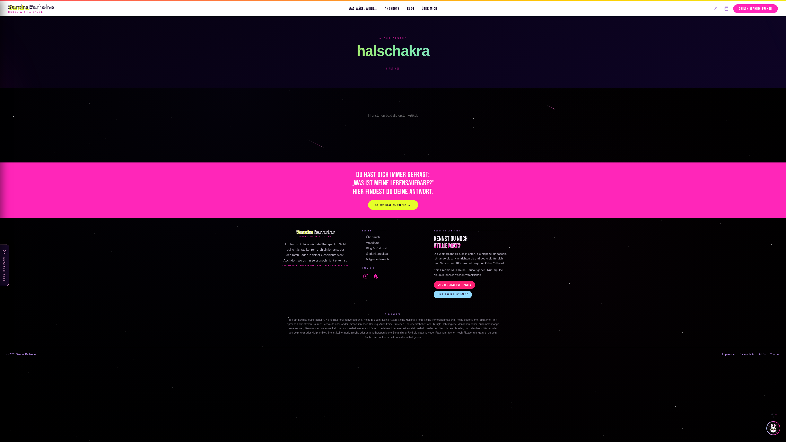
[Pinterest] (376, 276)
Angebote (392, 9)
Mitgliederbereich (377, 259)
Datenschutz (747, 354)
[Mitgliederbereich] (716, 8)
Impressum (728, 354)
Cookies (774, 354)
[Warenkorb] (726, 8)
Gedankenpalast (377, 253)
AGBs (762, 354)
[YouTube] (365, 276)
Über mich (429, 9)
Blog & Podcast (376, 248)
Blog (410, 9)
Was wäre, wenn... (363, 9)
